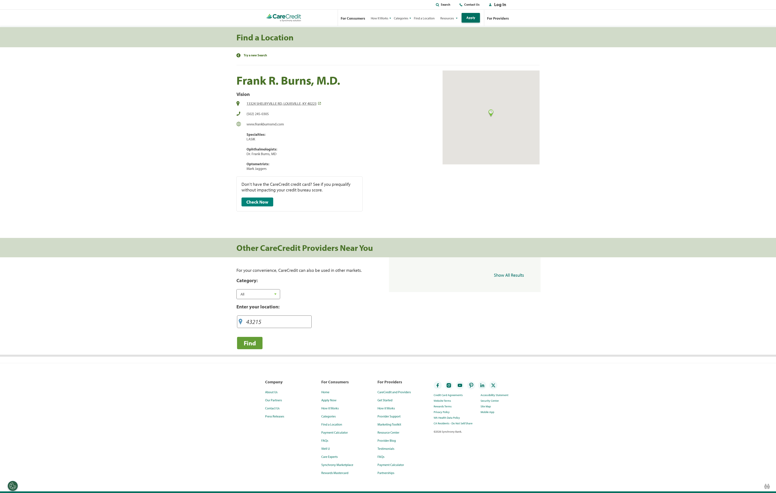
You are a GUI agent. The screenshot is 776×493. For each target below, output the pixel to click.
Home (325, 392)
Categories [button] (401, 18)
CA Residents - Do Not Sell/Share (453, 423)
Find (250, 343)
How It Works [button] (379, 18)
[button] (496, 5)
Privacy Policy (442, 412)
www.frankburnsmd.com (265, 124)
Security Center (490, 401)
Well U (325, 449)
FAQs (324, 440)
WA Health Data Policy (447, 417)
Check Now (257, 202)
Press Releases (274, 416)
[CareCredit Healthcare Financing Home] (283, 18)
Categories (328, 416)
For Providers (498, 18)
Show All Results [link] (509, 275)
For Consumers (353, 18)
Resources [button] (447, 18)
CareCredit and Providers (394, 392)
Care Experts (329, 457)
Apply (470, 18)
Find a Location (424, 18)
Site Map (486, 406)
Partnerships (385, 473)
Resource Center (388, 432)
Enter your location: (257, 307)
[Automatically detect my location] (240, 320)
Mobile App (487, 412)
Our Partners (273, 400)
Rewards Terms (443, 406)
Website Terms (442, 401)
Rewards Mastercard (334, 473)
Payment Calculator (334, 432)
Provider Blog (386, 440)
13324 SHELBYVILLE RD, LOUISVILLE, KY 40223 (281, 103)
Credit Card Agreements (448, 395)
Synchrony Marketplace (337, 465)
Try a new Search (255, 55)
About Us (271, 392)
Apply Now (328, 400)
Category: (247, 280)
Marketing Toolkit (389, 424)
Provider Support (389, 416)
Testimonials (385, 449)
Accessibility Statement (494, 395)
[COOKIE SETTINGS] (13, 486)
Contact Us (472, 4)
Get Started (384, 400)
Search (445, 4)
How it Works (330, 408)
